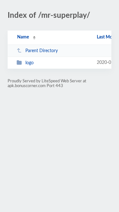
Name (23, 37)
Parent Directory (41, 51)
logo (29, 63)
